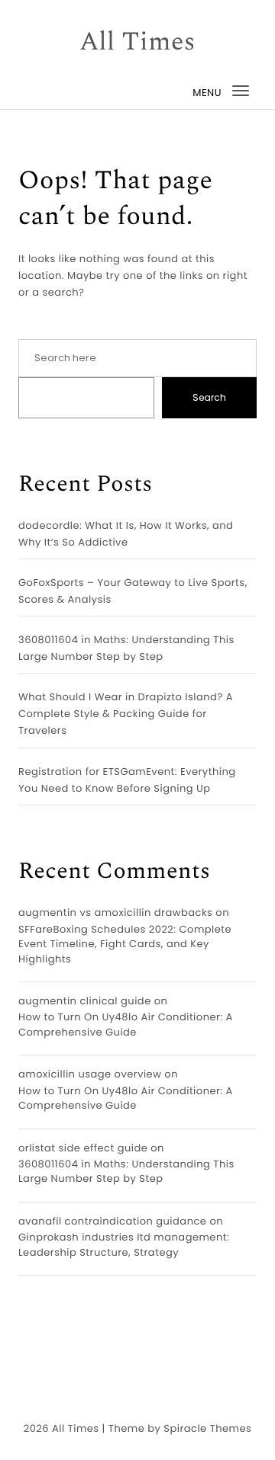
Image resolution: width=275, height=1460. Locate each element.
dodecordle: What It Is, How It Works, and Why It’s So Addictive (125, 533)
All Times (137, 42)
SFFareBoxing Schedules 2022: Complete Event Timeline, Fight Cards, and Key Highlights (124, 944)
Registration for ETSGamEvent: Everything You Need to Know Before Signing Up (127, 780)
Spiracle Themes (207, 1428)
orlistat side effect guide (82, 1148)
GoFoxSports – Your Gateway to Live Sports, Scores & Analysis (132, 591)
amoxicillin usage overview (89, 1074)
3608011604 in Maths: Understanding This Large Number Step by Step (126, 648)
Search (209, 397)
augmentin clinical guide (84, 1001)
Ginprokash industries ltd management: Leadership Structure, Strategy (123, 1245)
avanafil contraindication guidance (112, 1221)
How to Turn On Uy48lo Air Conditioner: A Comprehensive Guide (125, 1024)
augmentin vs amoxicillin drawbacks (115, 912)
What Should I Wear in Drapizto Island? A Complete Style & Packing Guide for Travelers (125, 714)
